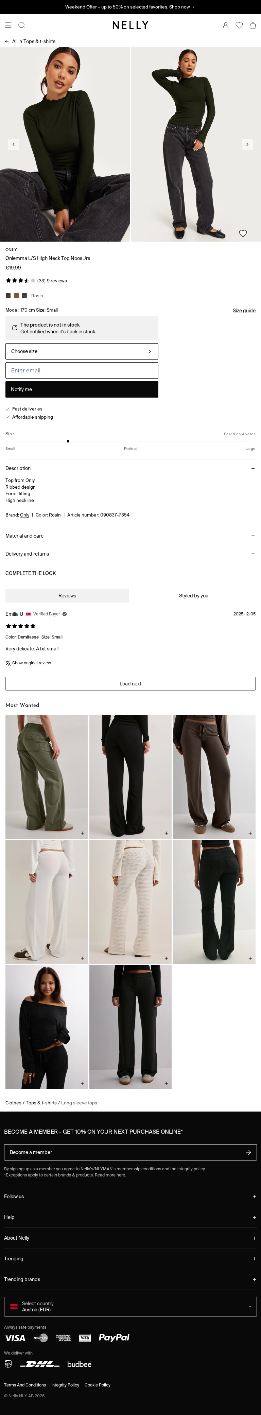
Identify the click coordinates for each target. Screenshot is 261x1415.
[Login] (226, 25)
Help (9, 1217)
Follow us (14, 1196)
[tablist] (130, 595)
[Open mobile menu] (8, 25)
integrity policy (191, 1168)
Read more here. (110, 1174)
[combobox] (81, 351)
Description (18, 468)
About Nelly (16, 1238)
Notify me (21, 389)
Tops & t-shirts (33, 41)
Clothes (13, 1103)
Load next (130, 684)
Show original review (31, 662)
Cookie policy (97, 1384)
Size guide (244, 310)
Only (11, 249)
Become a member (31, 1152)
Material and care (24, 536)
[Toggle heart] (243, 233)
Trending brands (22, 1279)
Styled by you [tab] (193, 596)
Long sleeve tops (79, 1103)
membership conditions (139, 1168)
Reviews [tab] (67, 596)
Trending (13, 1259)
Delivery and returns (27, 554)
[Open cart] (253, 25)
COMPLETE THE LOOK (30, 573)
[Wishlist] (239, 25)
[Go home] (130, 25)
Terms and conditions (25, 1384)
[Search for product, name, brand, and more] (22, 25)
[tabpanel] (130, 646)
